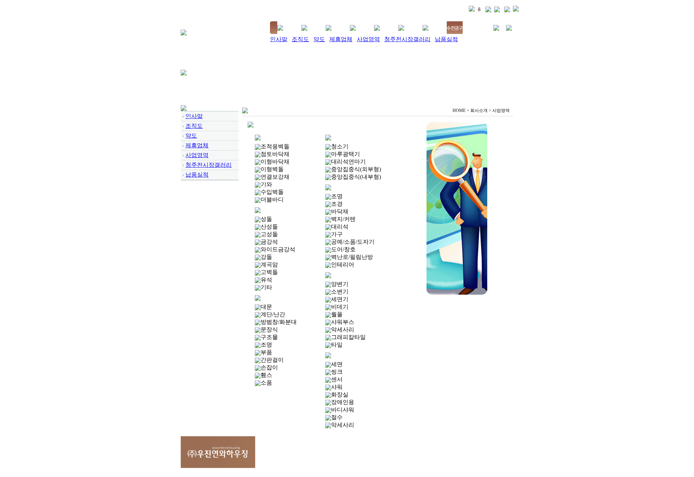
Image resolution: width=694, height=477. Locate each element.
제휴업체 (340, 39)
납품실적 (446, 39)
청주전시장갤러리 (407, 39)
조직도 (300, 39)
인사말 (278, 39)
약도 (319, 39)
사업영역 (368, 39)
